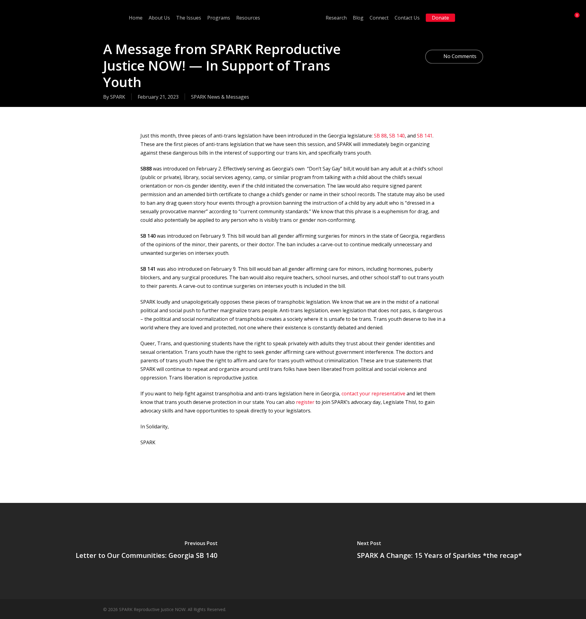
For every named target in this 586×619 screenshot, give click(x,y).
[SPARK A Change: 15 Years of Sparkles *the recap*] (439, 551)
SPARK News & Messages (220, 96)
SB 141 (424, 135)
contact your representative (373, 393)
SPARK (117, 96)
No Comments (459, 56)
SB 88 (380, 135)
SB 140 (397, 135)
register (305, 402)
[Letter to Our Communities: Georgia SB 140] (146, 551)
